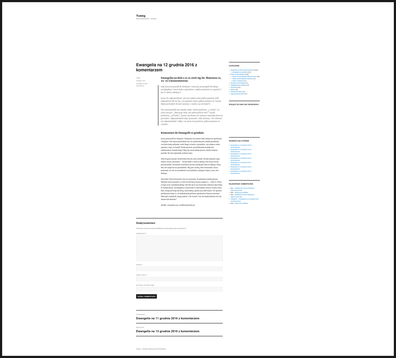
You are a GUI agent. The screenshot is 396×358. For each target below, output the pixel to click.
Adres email (142, 275)
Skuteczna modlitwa (241, 192)
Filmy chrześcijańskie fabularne (242, 79)
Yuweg (140, 15)
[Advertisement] (198, 46)
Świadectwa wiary (236, 92)
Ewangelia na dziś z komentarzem (242, 70)
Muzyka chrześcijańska (238, 83)
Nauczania (234, 87)
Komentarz (141, 233)
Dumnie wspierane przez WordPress (154, 349)
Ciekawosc (234, 199)
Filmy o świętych (237, 81)
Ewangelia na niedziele (239, 72)
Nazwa (139, 265)
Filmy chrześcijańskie (238, 74)
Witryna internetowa (145, 285)
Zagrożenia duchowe (237, 94)
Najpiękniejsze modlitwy (239, 85)
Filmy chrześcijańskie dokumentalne (244, 76)
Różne (233, 89)
